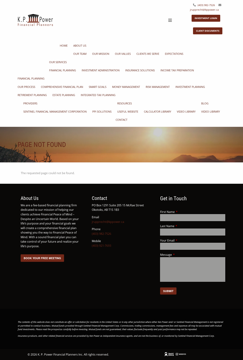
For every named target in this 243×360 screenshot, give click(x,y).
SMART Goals (97, 87)
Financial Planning (62, 70)
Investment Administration (101, 70)
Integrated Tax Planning (98, 95)
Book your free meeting (42, 258)
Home (64, 45)
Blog (204, 103)
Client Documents (207, 30)
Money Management (126, 87)
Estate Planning (63, 95)
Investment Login (206, 18)
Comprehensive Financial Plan (62, 87)
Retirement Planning (32, 95)
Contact (121, 119)
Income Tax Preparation (177, 70)
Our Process (26, 87)
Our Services (58, 62)
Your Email (181, 240)
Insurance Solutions (140, 70)
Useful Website (127, 111)
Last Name (181, 226)
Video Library (186, 111)
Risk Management (158, 87)
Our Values (123, 53)
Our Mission (100, 53)
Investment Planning (190, 87)
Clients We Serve (147, 53)
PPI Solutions (102, 111)
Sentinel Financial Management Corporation (55, 111)
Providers (30, 103)
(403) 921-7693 (101, 246)
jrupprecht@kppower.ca (204, 9)
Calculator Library (157, 111)
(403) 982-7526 (206, 5)
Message (180, 255)
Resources (124, 103)
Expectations (174, 53)
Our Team (79, 53)
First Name (181, 212)
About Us (79, 45)
